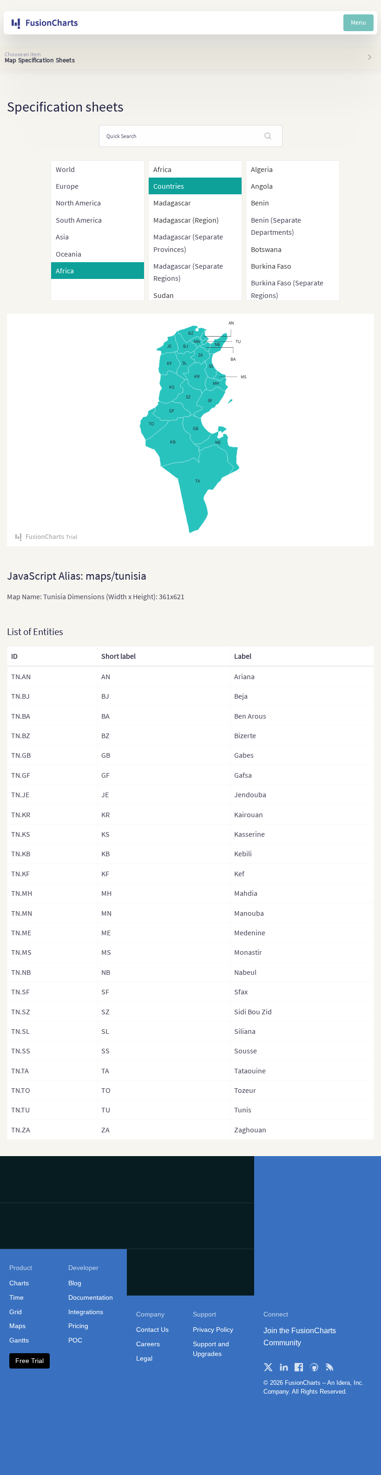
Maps (17, 1325)
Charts (19, 1283)
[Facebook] (298, 1367)
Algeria (262, 169)
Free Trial (29, 1360)
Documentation (90, 1297)
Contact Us (152, 1329)
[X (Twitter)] (268, 1367)
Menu (358, 22)
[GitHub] (314, 1367)
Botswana (266, 249)
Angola (262, 186)
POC (75, 1340)
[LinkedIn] (283, 1367)
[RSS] (329, 1367)
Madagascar (172, 202)
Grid (15, 1312)
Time (16, 1297)
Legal (144, 1358)
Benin (260, 202)
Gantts (19, 1340)
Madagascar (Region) (186, 220)
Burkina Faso (271, 266)
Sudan (163, 295)
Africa (162, 169)
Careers (148, 1344)
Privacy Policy (213, 1329)
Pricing (78, 1325)
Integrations (85, 1312)
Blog (74, 1283)
